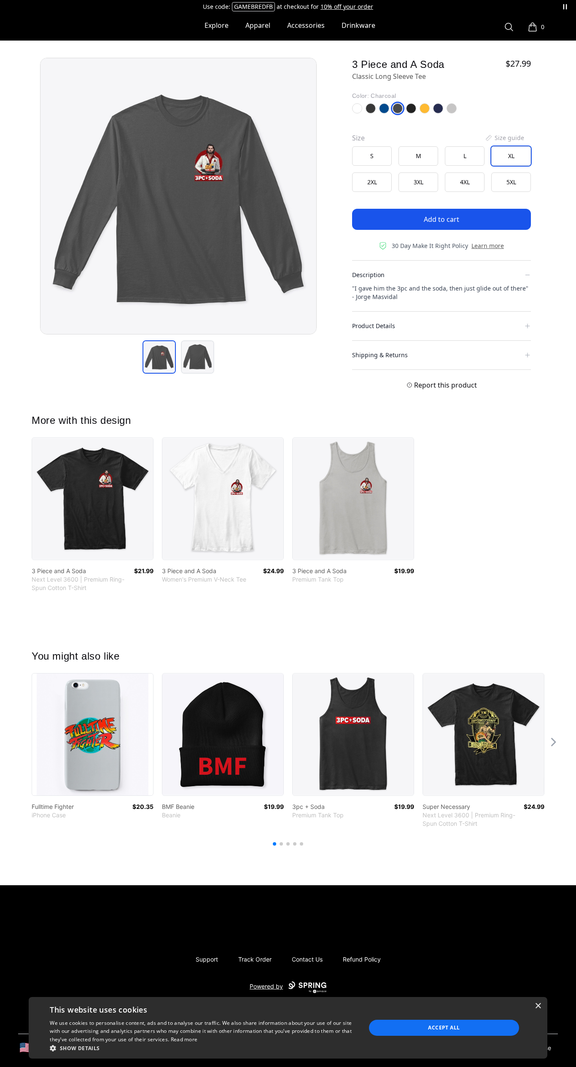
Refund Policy (362, 959)
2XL (372, 182)
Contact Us (307, 959)
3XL (418, 182)
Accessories (306, 25)
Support (207, 959)
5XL (511, 182)
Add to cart (441, 219)
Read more (184, 1039)
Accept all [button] (444, 1027)
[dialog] (288, 1028)
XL (511, 156)
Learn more (487, 246)
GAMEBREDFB (253, 7)
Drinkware (358, 25)
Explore (217, 25)
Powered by (266, 986)
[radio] (372, 156)
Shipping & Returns (380, 355)
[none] (504, 138)
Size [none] (358, 138)
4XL (465, 182)
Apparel (257, 25)
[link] (92, 499)
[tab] (159, 357)
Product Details (373, 326)
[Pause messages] (565, 7)
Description (368, 275)
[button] (203, 1048)
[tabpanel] (178, 196)
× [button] (538, 1006)
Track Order (255, 959)
